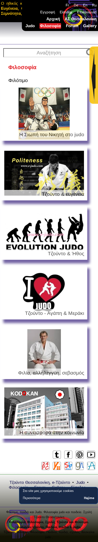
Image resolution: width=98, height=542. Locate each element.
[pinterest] (79, 458)
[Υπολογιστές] (45, 466)
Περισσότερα (31, 498)
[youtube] (91, 458)
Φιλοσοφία (50, 26)
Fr (67, 5)
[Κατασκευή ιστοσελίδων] (80, 466)
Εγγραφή (47, 12)
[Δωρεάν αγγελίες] (57, 466)
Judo (30, 26)
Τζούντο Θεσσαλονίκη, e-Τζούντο (40, 482)
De (76, 5)
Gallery (90, 26)
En (85, 5)
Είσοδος (66, 12)
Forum (72, 26)
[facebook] (68, 458)
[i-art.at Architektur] (91, 466)
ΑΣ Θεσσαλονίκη (81, 19)
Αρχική (53, 19)
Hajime (89, 498)
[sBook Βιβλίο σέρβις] (68, 466)
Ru (94, 5)
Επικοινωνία (87, 12)
